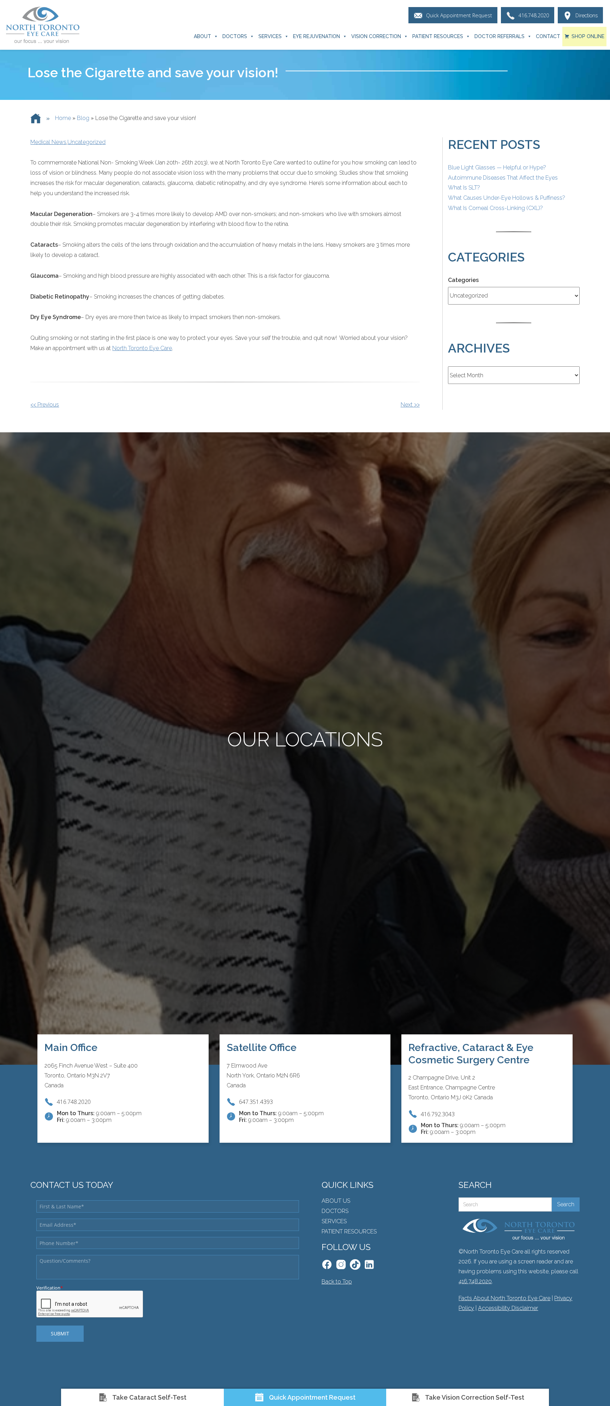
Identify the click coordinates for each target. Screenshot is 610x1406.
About (202, 36)
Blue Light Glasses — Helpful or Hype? (497, 167)
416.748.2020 (475, 1281)
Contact (548, 36)
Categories (463, 280)
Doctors (234, 36)
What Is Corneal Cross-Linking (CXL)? (495, 208)
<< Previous (44, 404)
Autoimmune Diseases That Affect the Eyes (503, 177)
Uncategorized (86, 142)
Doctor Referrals (499, 36)
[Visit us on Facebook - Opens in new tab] (327, 1264)
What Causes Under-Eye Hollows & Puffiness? (506, 197)
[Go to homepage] (43, 25)
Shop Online (588, 36)
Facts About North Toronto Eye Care (504, 1298)
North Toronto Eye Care (142, 348)
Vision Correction (376, 36)
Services (270, 36)
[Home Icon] (35, 118)
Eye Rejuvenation (316, 36)
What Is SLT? (464, 187)
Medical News (48, 142)
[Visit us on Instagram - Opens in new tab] (341, 1264)
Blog (83, 118)
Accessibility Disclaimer (508, 1308)
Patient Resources (437, 36)
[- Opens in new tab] (355, 1264)
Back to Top (337, 1281)
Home (63, 118)
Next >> (410, 404)
